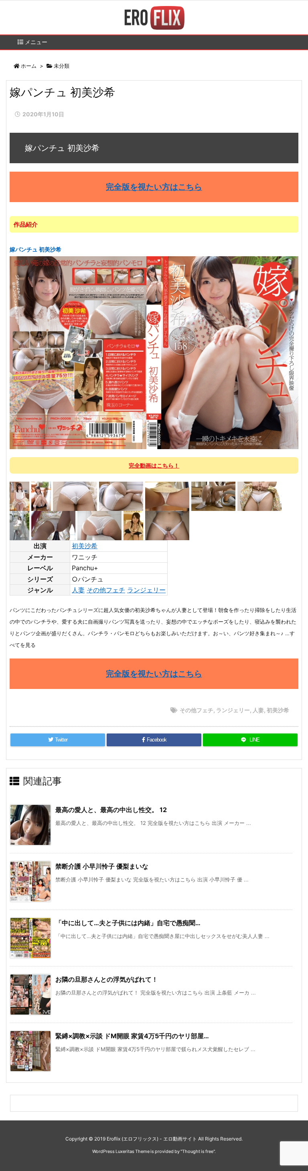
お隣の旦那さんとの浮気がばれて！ (106, 979)
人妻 (78, 590)
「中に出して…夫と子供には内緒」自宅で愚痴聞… (128, 923)
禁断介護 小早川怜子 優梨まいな (101, 866)
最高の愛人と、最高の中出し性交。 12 (111, 810)
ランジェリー (146, 590)
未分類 (61, 66)
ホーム (28, 66)
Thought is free (197, 1151)
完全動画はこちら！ (154, 465)
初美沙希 (84, 546)
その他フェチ (106, 590)
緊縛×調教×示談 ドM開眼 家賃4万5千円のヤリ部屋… (132, 1036)
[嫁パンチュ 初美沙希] (154, 352)
